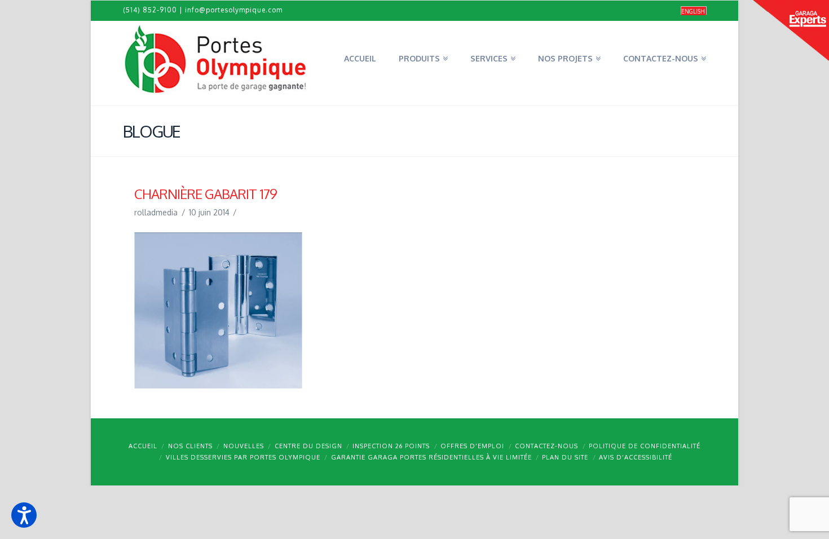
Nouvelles (243, 446)
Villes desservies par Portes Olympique (243, 457)
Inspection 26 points (391, 446)
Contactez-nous (546, 446)
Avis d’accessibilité (635, 457)
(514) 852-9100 (150, 10)
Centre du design (308, 446)
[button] (24, 515)
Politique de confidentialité (644, 446)
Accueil (143, 446)
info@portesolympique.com (234, 10)
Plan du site (565, 457)
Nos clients (190, 446)
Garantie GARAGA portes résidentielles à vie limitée (431, 457)
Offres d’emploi (472, 446)
